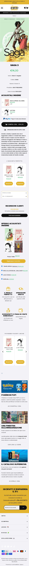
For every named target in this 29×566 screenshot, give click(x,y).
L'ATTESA (20, 175)
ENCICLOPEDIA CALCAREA (11, 176)
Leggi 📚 (5, 527)
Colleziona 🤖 (8, 538)
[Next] (26, 351)
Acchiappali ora (14, 406)
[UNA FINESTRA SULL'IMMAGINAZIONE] (14, 417)
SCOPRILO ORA (14, 481)
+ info (11, 103)
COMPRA (5, 521)
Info (3, 515)
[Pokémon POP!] (14, 386)
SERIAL (6, 279)
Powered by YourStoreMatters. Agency (14, 564)
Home (14, 15)
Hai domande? (7, 196)
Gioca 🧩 (5, 532)
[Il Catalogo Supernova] (14, 456)
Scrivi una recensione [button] (14, 215)
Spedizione (6, 192)
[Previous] (3, 351)
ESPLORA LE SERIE (14, 444)
